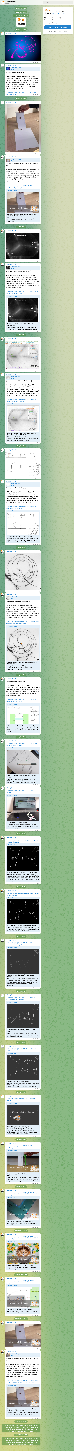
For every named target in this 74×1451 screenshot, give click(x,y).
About (50, 31)
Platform (65, 31)
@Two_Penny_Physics (59, 13)
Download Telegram (59, 27)
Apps (59, 31)
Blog (55, 31)
